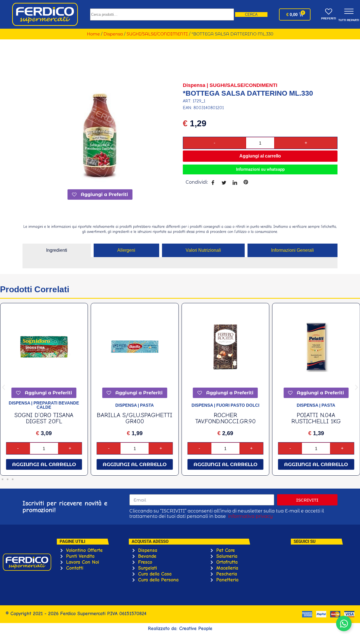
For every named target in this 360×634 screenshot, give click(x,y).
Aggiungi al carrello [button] (44, 464)
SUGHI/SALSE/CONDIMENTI (157, 34)
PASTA (147, 405)
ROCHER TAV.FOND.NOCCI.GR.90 (225, 418)
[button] (3, 387)
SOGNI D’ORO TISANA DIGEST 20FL (43, 418)
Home (93, 34)
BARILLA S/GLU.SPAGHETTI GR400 (134, 418)
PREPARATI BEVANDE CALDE (56, 405)
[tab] (56, 250)
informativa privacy (250, 516)
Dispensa (113, 34)
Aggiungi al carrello (260, 156)
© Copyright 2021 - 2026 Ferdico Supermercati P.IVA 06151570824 (76, 614)
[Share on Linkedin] (234, 182)
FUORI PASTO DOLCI (237, 405)
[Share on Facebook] (212, 182)
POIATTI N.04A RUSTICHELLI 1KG (316, 418)
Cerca (251, 14)
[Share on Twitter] (223, 182)
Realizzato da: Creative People (180, 628)
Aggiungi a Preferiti (103, 194)
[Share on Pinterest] (245, 182)
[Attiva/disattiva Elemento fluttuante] (344, 623)
